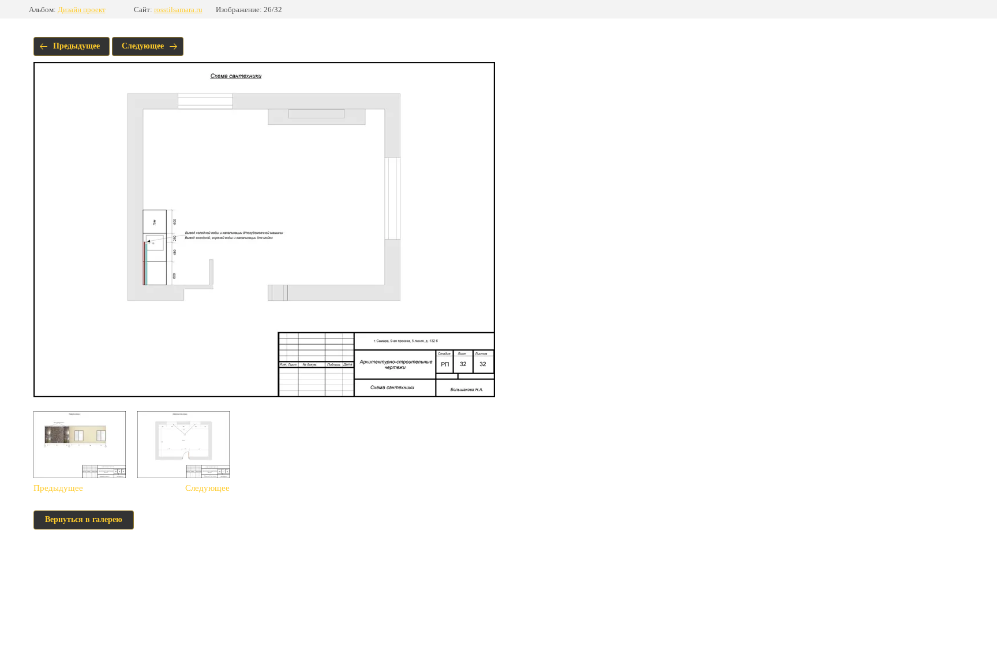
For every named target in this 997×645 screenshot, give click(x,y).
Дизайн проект (82, 9)
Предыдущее (76, 46)
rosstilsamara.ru (178, 9)
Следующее (143, 46)
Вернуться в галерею (83, 519)
